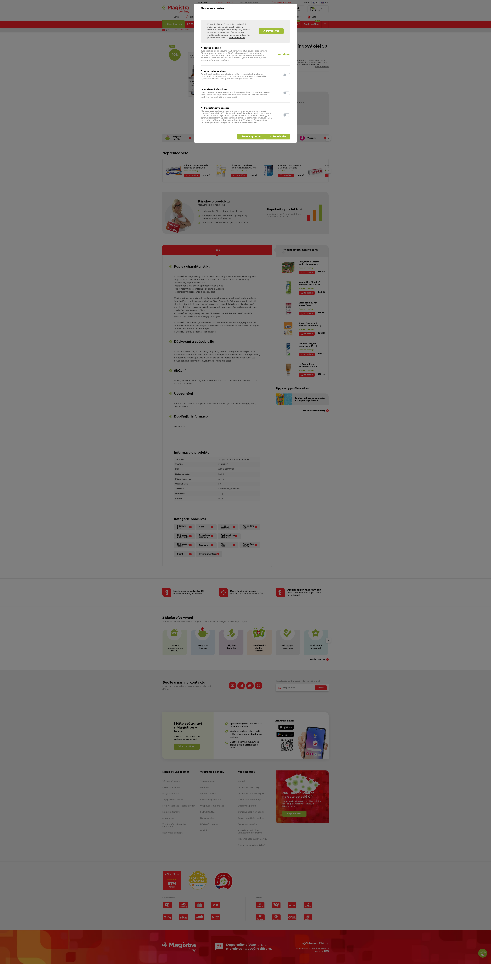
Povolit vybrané (251, 136)
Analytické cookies (215, 71)
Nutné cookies (212, 48)
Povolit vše (272, 31)
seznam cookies (237, 38)
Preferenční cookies (215, 89)
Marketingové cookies (216, 108)
